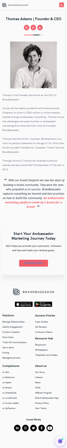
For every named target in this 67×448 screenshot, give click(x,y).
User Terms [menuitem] (40, 408)
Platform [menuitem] (8, 315)
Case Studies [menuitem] (41, 321)
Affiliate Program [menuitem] (43, 392)
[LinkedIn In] (17, 428)
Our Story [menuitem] (40, 372)
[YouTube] (49, 428)
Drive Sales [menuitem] (8, 337)
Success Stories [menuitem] (45, 315)
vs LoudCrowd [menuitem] (9, 397)
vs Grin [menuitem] (5, 372)
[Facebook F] (41, 428)
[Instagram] (25, 428)
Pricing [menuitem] (5, 352)
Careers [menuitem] (39, 377)
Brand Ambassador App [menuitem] (47, 397)
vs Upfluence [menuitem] (8, 408)
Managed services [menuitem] (11, 357)
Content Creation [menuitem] (11, 332)
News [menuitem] (38, 382)
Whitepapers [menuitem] (41, 349)
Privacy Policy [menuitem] (42, 403)
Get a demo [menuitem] (8, 347)
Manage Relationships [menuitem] (13, 321)
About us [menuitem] (41, 366)
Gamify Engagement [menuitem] (12, 326)
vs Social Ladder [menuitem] (10, 403)
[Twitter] (33, 428)
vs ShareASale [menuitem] (9, 392)
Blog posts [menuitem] (40, 344)
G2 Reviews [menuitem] (41, 326)
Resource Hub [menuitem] (44, 338)
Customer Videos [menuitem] (43, 332)
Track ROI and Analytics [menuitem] (14, 342)
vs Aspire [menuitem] (6, 382)
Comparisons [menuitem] (10, 366)
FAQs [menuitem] (38, 387)
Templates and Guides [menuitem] (46, 355)
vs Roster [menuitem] (7, 387)
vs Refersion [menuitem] (8, 377)
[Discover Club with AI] (60, 441)
